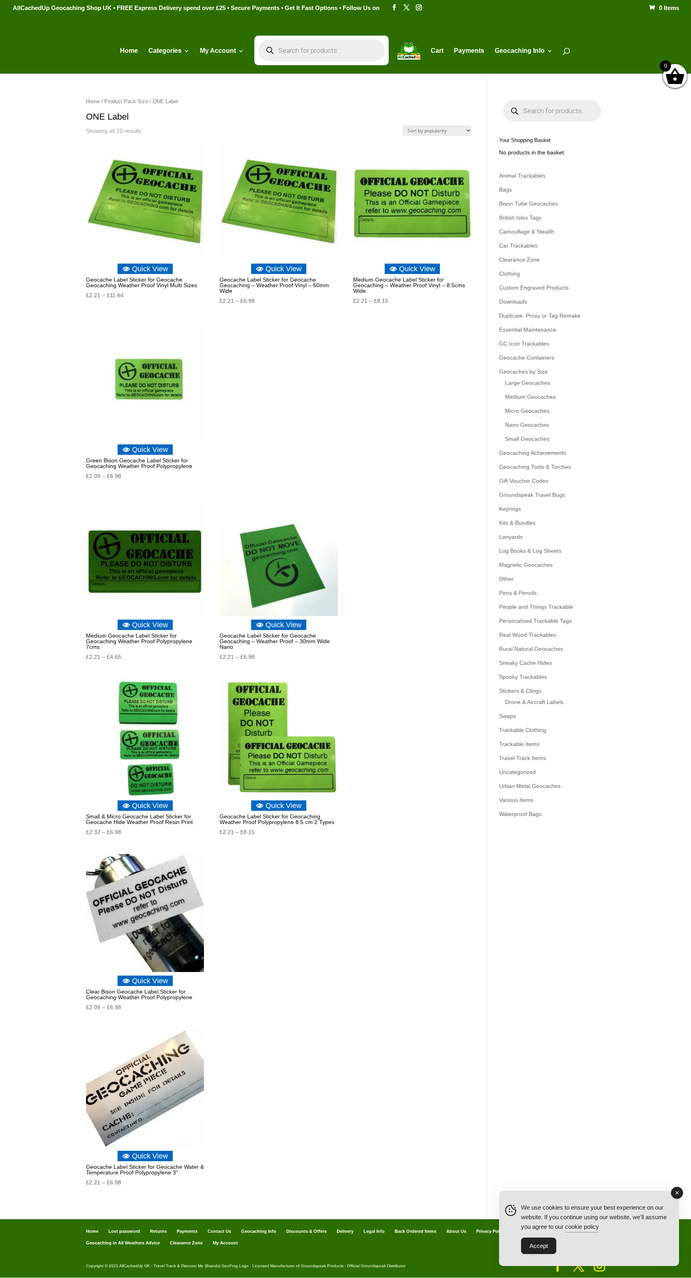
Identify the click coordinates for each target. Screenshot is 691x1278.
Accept (538, 1245)
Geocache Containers (526, 357)
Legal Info (374, 1231)
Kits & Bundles (517, 523)
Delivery (345, 1231)
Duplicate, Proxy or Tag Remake (540, 315)
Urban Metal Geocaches (530, 786)
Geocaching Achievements (532, 453)
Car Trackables (518, 245)
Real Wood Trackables (527, 635)
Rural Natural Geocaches (531, 649)
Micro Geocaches (527, 411)
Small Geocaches (527, 439)
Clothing (509, 273)
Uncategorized (517, 772)
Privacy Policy (490, 1231)
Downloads (513, 301)
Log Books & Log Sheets (530, 551)
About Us (456, 1231)
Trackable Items (519, 744)
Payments (469, 51)
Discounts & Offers (306, 1231)
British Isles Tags (520, 217)
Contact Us (219, 1231)
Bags (505, 189)
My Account (218, 51)
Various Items (516, 800)
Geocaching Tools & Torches (535, 467)
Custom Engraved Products (534, 287)
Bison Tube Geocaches (528, 203)
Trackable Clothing (522, 730)
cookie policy (582, 1226)
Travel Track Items (522, 758)
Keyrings (510, 509)
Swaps (507, 716)
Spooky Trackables (523, 677)
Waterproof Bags (520, 814)
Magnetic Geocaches (526, 565)
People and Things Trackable (536, 607)
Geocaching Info (258, 1231)
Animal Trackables (522, 175)
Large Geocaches (527, 383)
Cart (437, 51)
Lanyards (511, 537)
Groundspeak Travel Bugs (532, 495)
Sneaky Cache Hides (525, 663)
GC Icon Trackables (524, 343)
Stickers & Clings (520, 691)
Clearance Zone (519, 259)
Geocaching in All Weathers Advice (123, 1242)
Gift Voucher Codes (523, 481)
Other (506, 579)
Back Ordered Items (415, 1231)
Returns (158, 1231)
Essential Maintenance (527, 329)
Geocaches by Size (523, 371)
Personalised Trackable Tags (535, 621)
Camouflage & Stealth (526, 231)
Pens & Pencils (518, 593)
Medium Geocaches (530, 397)
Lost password (124, 1231)
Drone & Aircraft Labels (534, 702)
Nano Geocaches (527, 425)
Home (129, 51)
